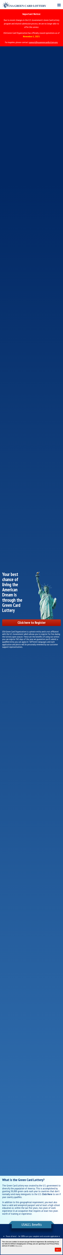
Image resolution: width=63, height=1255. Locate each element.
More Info (18, 1246)
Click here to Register (32, 622)
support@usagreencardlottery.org (43, 42)
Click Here (47, 1194)
